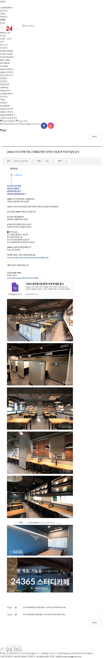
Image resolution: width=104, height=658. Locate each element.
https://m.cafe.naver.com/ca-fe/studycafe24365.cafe (27, 257)
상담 (22, 121)
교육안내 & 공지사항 (8, 118)
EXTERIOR (5, 63)
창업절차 (3, 78)
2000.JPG (18, 175)
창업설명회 (4, 84)
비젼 (2, 42)
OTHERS (4, 66)
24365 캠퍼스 (5, 90)
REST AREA (5, 60)
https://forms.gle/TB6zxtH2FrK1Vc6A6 (23, 278)
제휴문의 (3, 16)
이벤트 (3, 13)
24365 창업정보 (6, 72)
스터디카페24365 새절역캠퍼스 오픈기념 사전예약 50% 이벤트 (43, 614)
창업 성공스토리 (6, 75)
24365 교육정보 (6, 112)
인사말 (3, 35)
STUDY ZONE (6, 54)
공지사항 (3, 10)
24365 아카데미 (6, 109)
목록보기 (95, 137)
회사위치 (3, 48)
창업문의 (3, 81)
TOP (4, 130)
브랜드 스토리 (6, 38)
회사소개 (3, 45)
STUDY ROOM (6, 57)
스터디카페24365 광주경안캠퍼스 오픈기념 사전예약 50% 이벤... (44, 607)
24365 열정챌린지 (7, 115)
